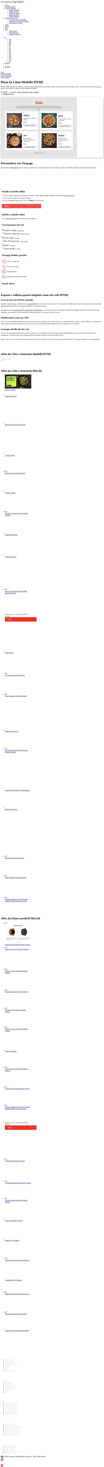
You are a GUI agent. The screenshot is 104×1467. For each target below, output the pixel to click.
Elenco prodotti (34, 92)
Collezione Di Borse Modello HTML (17, 1331)
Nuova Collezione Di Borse (14, 1220)
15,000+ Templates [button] (10, 8)
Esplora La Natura (16, 992)
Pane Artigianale (16, 696)
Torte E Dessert (15, 878)
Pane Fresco (14, 858)
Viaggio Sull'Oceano (17, 1089)
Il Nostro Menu (10, 455)
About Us (8, 1365)
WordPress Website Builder (13, 1428)
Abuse (7, 1369)
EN (10, 39)
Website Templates (14, 10)
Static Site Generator (11, 1433)
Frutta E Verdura (10, 390)
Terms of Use (9, 1360)
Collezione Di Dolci (17, 1260)
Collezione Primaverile (18, 1183)
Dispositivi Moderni (17, 1294)
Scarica (7, 5)
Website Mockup (10, 1453)
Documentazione (13, 32)
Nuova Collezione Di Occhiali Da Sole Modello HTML (17, 1108)
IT (9, 47)
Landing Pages (9, 1449)
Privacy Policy (9, 1361)
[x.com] (2, 1463)
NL (10, 43)
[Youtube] (2, 1460)
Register (7, 67)
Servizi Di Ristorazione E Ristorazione (17, 790)
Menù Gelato (9, 653)
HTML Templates (14, 16)
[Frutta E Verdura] (18, 388)
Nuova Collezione (11, 1051)
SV (10, 61)
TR (10, 54)
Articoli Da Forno (10, 557)
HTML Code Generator (12, 1435)
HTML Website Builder (12, 1426)
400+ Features (9, 1385)
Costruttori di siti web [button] (11, 18)
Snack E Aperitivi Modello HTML (16, 592)
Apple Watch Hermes (17, 945)
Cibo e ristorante (23, 92)
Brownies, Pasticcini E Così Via (15, 425)
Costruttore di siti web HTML (17, 19)
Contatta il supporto (14, 34)
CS (10, 59)
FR (10, 45)
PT (10, 52)
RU (10, 56)
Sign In (7, 63)
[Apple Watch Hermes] (18, 943)
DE (10, 41)
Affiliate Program (10, 1387)
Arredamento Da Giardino (13, 1280)
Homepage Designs (11, 1451)
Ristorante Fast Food (11, 731)
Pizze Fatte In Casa (11, 809)
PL (10, 50)
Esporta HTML (32, 304)
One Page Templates (11, 1414)
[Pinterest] (2, 1466)
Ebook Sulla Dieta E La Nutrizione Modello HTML (16, 900)
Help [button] (6, 29)
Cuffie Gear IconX (17, 949)
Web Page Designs (11, 1447)
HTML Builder (14, 167)
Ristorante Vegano (11, 396)
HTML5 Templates (11, 1412)
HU (10, 58)
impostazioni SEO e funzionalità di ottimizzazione (27, 310)
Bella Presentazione (11, 535)
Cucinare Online (10, 493)
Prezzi (6, 24)
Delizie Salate (15, 473)
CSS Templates (10, 1408)
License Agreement (11, 1363)
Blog (6, 28)
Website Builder (10, 1424)
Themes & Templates (11, 1398)
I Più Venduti (15, 1161)
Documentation (10, 1388)
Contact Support (10, 1371)
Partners (7, 1367)
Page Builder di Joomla (15, 23)
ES (10, 48)
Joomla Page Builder (11, 1430)
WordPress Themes (14, 13)
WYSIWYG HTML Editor (13, 1431)
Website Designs (13, 11)
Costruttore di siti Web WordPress (18, 21)
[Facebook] (2, 1457)
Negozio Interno (16, 1314)
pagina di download (68, 195)
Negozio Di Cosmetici (12, 1240)
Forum (7, 26)
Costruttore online (11, 218)
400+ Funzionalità (10, 7)
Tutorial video (13, 31)
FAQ (6, 1381)
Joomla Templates (14, 15)
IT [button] (5, 38)
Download (8, 1383)
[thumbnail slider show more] (2, 360)
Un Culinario (15, 675)
